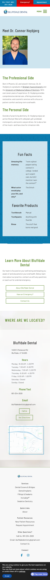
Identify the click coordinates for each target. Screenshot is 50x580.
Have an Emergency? (25, 294)
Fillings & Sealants (25, 494)
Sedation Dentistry (25, 501)
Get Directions (24, 417)
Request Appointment (25, 525)
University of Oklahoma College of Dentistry (23, 90)
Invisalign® (25, 498)
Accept (7, 576)
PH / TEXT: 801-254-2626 (8, 3)
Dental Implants (25, 491)
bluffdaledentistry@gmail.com (24, 404)
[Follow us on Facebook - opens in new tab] (22, 555)
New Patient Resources (25, 521)
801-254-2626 (17, 393)
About (24, 512)
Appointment (42, 2)
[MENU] (45, 11)
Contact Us (25, 301)
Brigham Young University (33, 87)
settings (22, 571)
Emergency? (25, 2)
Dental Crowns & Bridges (25, 487)
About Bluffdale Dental (25, 288)
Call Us (24, 411)
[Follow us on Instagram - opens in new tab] (28, 555)
